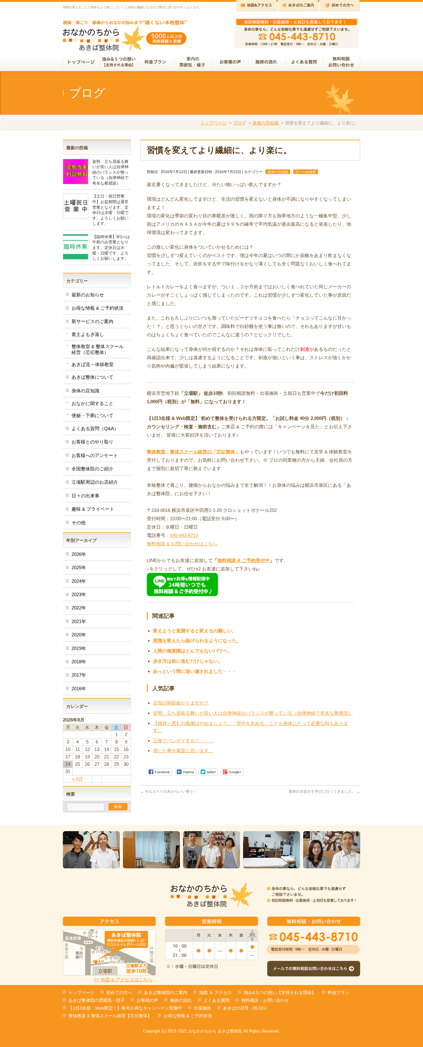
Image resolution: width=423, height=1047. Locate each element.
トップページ (213, 122)
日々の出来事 (305, 172)
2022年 (79, 607)
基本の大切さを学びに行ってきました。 (324, 791)
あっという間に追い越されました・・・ (195, 671)
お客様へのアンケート (95, 455)
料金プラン (338, 992)
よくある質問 (216, 1000)
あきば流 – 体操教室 (93, 364)
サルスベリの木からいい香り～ (168, 791)
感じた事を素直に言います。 (183, 750)
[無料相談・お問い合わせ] (341, 62)
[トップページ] (81, 62)
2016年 (79, 688)
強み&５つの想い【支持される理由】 (280, 992)
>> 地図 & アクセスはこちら (123, 979)
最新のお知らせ (88, 294)
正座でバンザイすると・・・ (183, 740)
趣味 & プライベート (93, 509)
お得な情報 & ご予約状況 (98, 308)
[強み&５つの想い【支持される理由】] (118, 62)
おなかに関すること (92, 403)
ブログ (239, 122)
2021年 (79, 621)
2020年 (79, 634)
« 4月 (77, 778)
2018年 (79, 661)
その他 (78, 522)
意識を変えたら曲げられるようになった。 (197, 640)
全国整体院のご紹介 (92, 468)
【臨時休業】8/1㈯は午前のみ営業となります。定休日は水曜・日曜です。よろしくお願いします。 (111, 247)
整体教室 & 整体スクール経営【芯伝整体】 (110, 1015)
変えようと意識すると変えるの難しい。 (195, 630)
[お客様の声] (230, 62)
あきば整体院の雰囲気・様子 (96, 1000)
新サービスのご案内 (92, 321)
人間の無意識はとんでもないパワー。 (192, 650)
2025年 (79, 567)
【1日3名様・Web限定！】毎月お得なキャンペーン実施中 (125, 1008)
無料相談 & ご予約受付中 (243, 560)
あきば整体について (92, 377)
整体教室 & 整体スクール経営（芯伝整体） (98, 349)
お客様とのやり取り (92, 441)
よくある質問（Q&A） (95, 428)
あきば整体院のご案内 (165, 992)
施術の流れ (181, 1000)
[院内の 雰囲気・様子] (193, 62)
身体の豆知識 (265, 122)
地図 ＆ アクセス (215, 992)
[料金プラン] (156, 62)
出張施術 (202, 1008)
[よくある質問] (304, 62)
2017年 (79, 675)
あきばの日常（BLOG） (246, 1008)
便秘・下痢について (92, 415)
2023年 (79, 594)
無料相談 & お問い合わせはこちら (182, 543)
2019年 (79, 648)
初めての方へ (119, 992)
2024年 (79, 581)
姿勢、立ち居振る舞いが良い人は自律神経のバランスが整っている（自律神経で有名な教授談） (253, 713)
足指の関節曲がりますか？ (181, 702)
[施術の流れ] (267, 62)
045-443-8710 (184, 535)
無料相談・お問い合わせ (265, 1000)
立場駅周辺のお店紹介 (95, 482)
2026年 (79, 554)
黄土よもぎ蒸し (88, 334)
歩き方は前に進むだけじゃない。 (188, 661)
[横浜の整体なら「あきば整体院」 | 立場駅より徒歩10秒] (125, 44)
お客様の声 (147, 1000)
